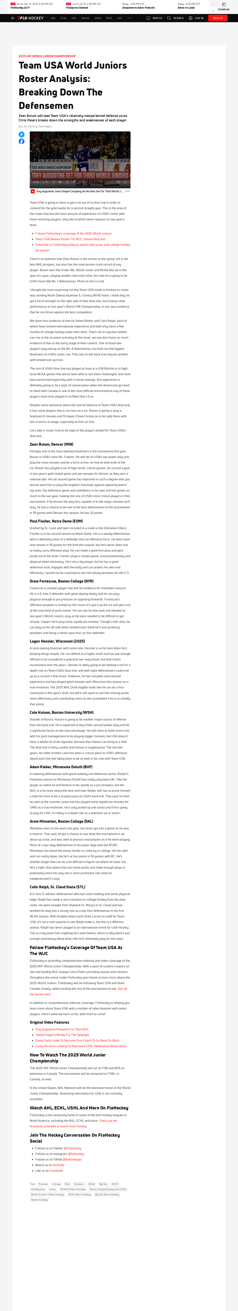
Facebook (56, 1170)
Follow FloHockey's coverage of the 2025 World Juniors (73, 233)
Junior (52, 1189)
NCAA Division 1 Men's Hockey (47, 1194)
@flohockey (76, 1154)
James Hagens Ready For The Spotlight (62, 1035)
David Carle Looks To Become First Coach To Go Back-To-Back (77, 1040)
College (56, 1184)
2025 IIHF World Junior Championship (47, 56)
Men (67, 1184)
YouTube (58, 1165)
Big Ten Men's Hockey (107, 1194)
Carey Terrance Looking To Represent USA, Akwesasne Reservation (81, 1046)
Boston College (39, 1199)
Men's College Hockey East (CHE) (108, 1189)
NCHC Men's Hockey (80, 1194)
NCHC (115, 1184)
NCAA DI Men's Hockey (72, 1189)
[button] (129, 18)
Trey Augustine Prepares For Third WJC (62, 1029)
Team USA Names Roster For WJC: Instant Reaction (70, 239)
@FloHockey (72, 1148)
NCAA (92, 1184)
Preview (43, 1184)
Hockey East (38, 1189)
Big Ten (103, 1184)
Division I (79, 1184)
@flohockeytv (72, 1159)
